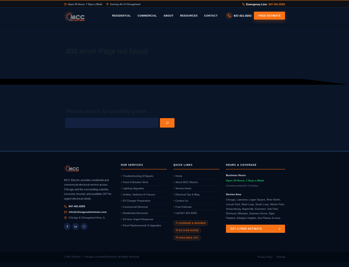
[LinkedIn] (75, 226)
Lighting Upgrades (133, 188)
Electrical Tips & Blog (187, 194)
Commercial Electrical (135, 206)
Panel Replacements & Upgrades (142, 225)
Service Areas (183, 188)
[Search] (167, 123)
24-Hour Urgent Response (138, 219)
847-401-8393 (277, 4)
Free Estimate (269, 15)
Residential (121, 15)
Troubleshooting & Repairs (138, 175)
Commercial (147, 15)
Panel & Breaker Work (135, 182)
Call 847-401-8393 (186, 213)
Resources (189, 15)
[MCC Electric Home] (85, 16)
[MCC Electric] (89, 168)
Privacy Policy (265, 257)
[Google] (84, 226)
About (169, 15)
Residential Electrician (135, 213)
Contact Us (181, 200)
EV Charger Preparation (137, 200)
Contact (211, 15)
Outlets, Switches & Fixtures (139, 194)
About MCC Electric (186, 182)
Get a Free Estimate (246, 228)
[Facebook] (67, 226)
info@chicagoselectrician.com (88, 211)
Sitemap (280, 257)
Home (178, 175)
